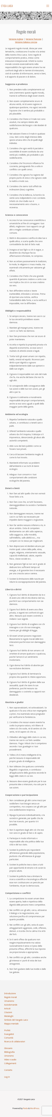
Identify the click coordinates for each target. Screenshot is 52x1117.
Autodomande (10, 1005)
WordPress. (35, 1108)
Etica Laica (7, 6)
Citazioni (8, 1012)
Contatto (8, 1070)
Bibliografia (9, 1052)
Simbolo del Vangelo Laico (16, 1020)
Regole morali (10, 997)
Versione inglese (16, 39)
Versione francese (33, 39)
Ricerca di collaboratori (14, 1041)
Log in (7, 1077)
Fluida (25, 1108)
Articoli (7, 1008)
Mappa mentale (11, 1024)
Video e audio (10, 1059)
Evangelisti (9, 1034)
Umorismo (9, 1056)
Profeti (7, 1030)
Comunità (8, 1038)
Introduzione (10, 993)
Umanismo (9, 1001)
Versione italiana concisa (26, 42)
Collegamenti (10, 1063)
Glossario (8, 1048)
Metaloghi (8, 1016)
